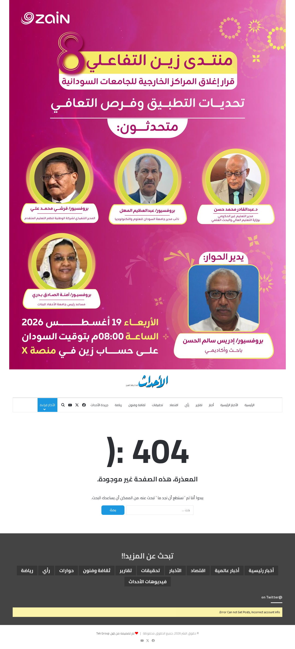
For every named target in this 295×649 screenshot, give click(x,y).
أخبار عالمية (227, 570)
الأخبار (175, 570)
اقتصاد (173, 405)
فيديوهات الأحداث (148, 581)
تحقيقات (157, 405)
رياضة (118, 405)
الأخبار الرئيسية (229, 405)
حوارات (66, 570)
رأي (187, 405)
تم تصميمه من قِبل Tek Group (115, 633)
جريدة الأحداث (99, 405)
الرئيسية (249, 405)
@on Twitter (271, 597)
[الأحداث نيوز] (147, 381)
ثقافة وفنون (136, 405)
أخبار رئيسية (261, 570)
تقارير (199, 405)
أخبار (211, 405)
